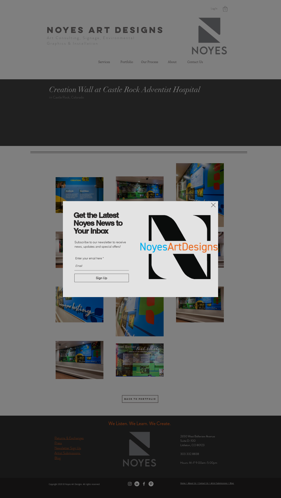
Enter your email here (88, 258)
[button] (213, 205)
